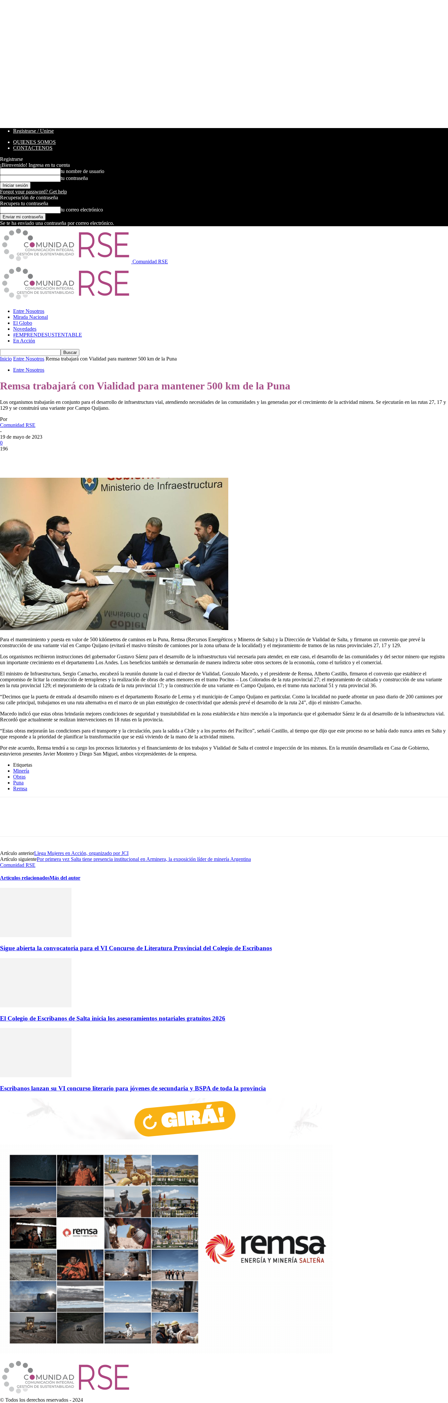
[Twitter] (34, 458)
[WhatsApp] (81, 458)
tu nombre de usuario (82, 171)
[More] (105, 459)
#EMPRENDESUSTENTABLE (47, 335)
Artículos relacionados (25, 878)
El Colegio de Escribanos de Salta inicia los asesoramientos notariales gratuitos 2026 (112, 1018)
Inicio (6, 359)
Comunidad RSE (17, 425)
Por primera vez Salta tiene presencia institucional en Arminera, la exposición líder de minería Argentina (144, 859)
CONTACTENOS (32, 148)
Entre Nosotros (28, 311)
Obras (19, 776)
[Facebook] (11, 458)
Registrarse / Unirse (33, 131)
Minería (21, 771)
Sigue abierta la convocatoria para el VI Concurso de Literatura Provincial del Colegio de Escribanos (136, 948)
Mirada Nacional (30, 317)
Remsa (20, 788)
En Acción (24, 340)
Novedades (24, 329)
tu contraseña (74, 178)
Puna (18, 782)
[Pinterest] (58, 458)
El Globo (22, 323)
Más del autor (65, 878)
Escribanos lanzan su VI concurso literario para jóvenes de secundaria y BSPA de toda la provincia (133, 1088)
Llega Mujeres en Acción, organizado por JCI (81, 853)
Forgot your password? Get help (33, 191)
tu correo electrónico (82, 209)
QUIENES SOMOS (34, 142)
